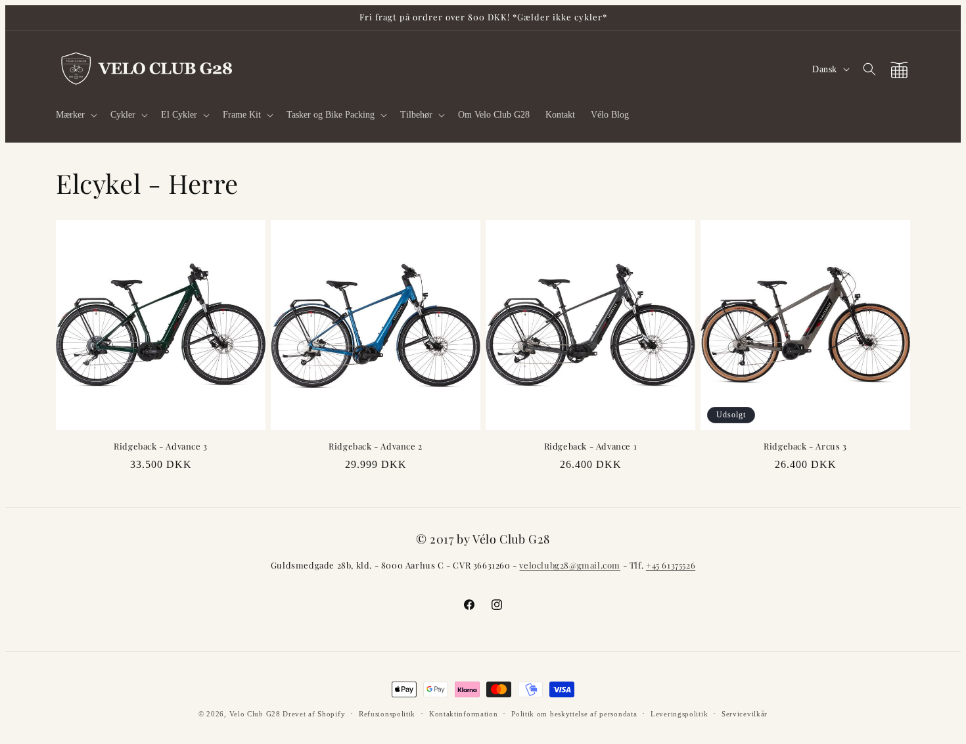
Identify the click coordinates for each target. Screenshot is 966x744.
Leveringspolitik (679, 714)
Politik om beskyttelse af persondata (574, 714)
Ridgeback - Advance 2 (376, 446)
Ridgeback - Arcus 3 (805, 446)
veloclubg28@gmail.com (569, 564)
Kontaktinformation (463, 714)
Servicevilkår (745, 714)
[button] (75, 115)
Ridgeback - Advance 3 (161, 446)
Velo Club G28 (255, 714)
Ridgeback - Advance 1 (590, 446)
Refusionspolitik (387, 714)
